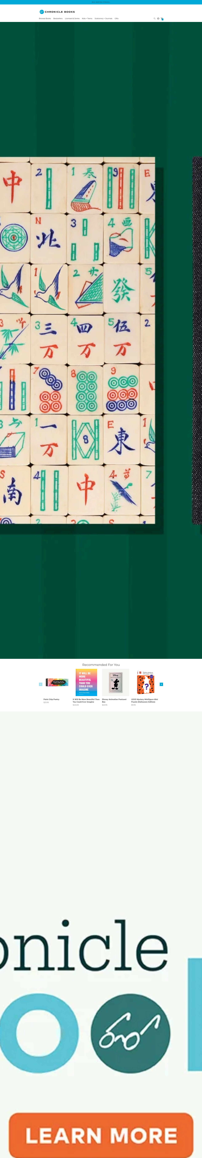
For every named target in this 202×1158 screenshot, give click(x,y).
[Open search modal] (154, 18)
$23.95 (46, 702)
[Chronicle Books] (57, 12)
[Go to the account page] (158, 18)
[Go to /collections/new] (101, 340)
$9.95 (133, 705)
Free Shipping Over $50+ (101, 2)
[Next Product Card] (161, 684)
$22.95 (104, 705)
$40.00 (76, 705)
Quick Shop (57, 691)
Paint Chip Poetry (51, 699)
